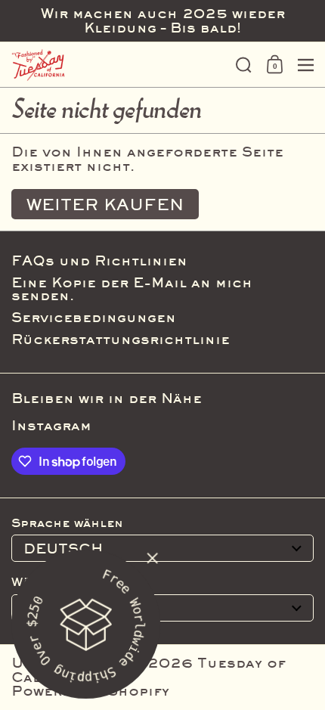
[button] (243, 65)
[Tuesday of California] (118, 65)
